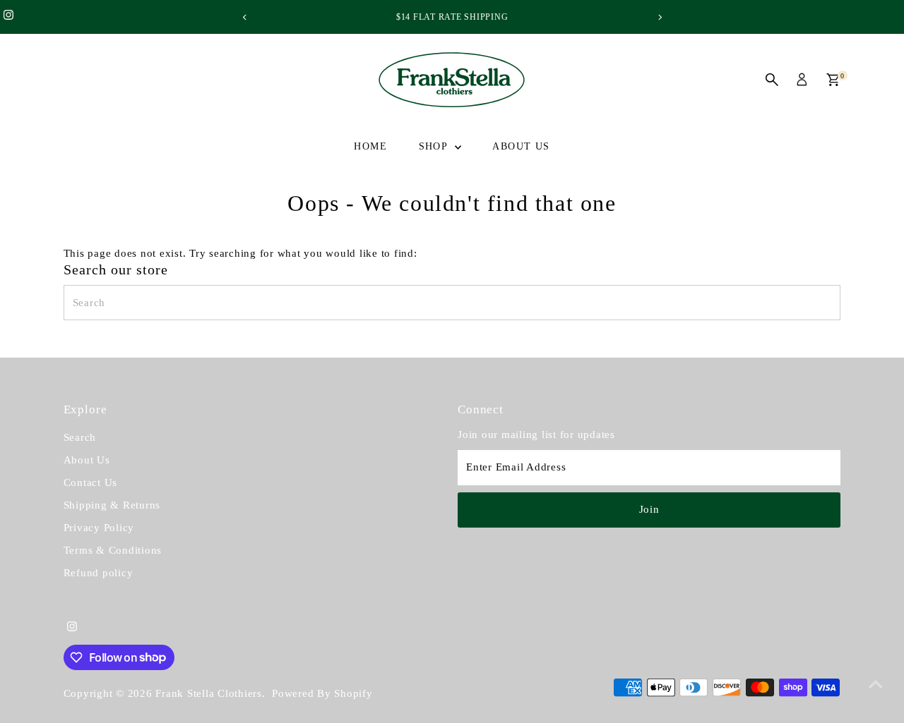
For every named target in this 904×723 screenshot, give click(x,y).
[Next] (659, 17)
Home (370, 146)
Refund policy (98, 572)
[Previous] (245, 17)
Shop (435, 146)
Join (649, 509)
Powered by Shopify (322, 693)
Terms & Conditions (113, 550)
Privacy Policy (99, 527)
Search (80, 437)
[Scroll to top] (876, 684)
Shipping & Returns (112, 505)
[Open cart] (833, 79)
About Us (520, 146)
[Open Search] (772, 79)
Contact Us (91, 482)
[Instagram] (8, 17)
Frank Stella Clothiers (208, 693)
